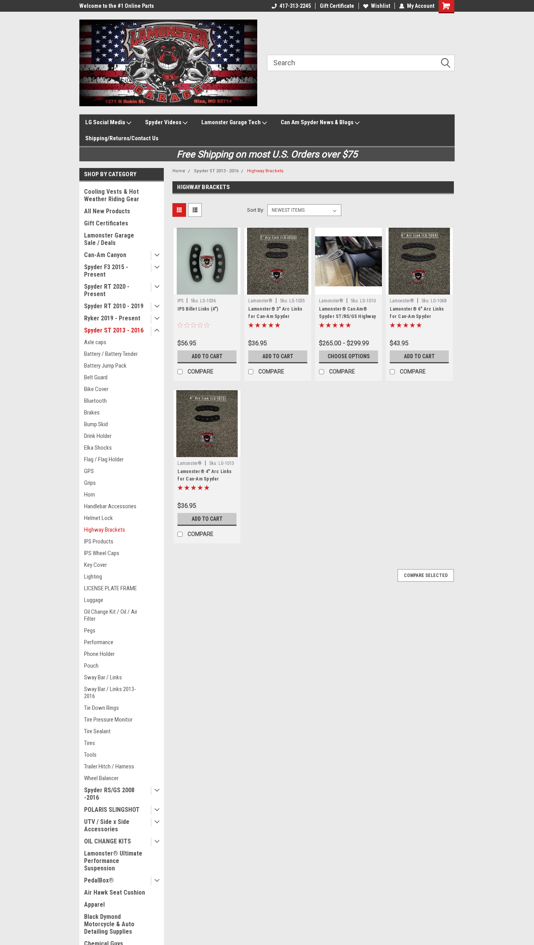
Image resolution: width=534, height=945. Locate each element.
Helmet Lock (98, 518)
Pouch (91, 665)
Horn (89, 494)
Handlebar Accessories (110, 506)
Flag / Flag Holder (104, 459)
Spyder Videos (164, 122)
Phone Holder (99, 653)
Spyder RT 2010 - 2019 (113, 306)
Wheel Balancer (101, 778)
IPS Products (98, 541)
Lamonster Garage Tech (231, 122)
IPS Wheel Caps (101, 553)
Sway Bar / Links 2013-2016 (110, 693)
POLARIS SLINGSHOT (112, 809)
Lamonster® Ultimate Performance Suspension (113, 861)
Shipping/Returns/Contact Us (121, 138)
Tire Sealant (97, 731)
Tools (90, 754)
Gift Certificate (337, 6)
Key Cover (95, 564)
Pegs (89, 630)
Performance (98, 642)
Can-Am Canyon (105, 255)
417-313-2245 (295, 6)
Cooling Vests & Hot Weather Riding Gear (111, 195)
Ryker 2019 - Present (112, 318)
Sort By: (255, 210)
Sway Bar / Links (103, 677)
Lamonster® (260, 301)
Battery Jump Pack (105, 365)
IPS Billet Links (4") (197, 309)
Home (178, 170)
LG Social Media (105, 122)
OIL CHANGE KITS (107, 841)
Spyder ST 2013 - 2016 (113, 330)
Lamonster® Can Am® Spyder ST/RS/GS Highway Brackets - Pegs (347, 316)
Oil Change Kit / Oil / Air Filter (110, 615)
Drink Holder (97, 435)
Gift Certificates (106, 223)
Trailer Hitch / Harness (109, 766)
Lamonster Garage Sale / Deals (109, 239)
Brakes (92, 412)
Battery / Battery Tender (111, 353)
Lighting (93, 576)
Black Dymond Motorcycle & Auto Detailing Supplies (109, 924)
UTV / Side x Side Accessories (106, 825)
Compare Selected (426, 575)
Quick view (207, 289)
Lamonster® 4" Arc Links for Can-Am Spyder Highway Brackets (204, 479)
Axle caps (95, 342)
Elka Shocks (98, 447)
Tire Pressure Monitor (108, 719)
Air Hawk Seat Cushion (114, 892)
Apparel (94, 904)
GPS (89, 471)
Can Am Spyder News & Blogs (318, 122)
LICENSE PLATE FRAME (110, 588)
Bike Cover (96, 389)
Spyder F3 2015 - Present (106, 270)
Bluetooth (95, 400)
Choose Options (349, 356)
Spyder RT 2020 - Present (106, 290)
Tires (89, 743)
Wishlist (380, 6)
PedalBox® (99, 880)
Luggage (93, 600)
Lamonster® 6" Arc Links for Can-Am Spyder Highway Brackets (417, 316)
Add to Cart (207, 356)
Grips (90, 482)
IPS (180, 301)
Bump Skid (96, 424)
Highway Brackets (104, 529)
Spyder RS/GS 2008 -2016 (109, 793)
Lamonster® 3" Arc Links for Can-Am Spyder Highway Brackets (275, 316)
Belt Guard (96, 377)
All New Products (107, 211)
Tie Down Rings (101, 707)
